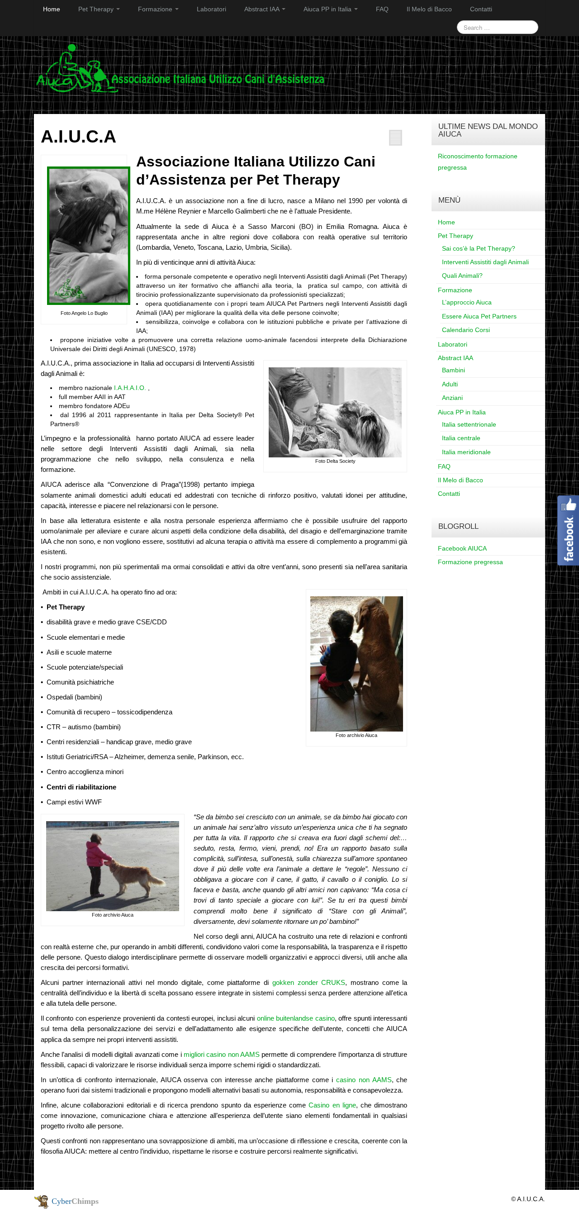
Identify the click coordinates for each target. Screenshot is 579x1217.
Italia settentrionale (469, 424)
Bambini (453, 370)
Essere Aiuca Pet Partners (479, 316)
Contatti (481, 9)
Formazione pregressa (470, 562)
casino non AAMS (363, 1080)
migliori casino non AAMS (222, 1054)
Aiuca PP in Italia (328, 9)
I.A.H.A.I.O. (130, 387)
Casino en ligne (332, 1105)
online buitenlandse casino (296, 1018)
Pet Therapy (96, 9)
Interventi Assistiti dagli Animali (485, 262)
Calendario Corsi (466, 329)
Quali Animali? (462, 275)
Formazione (156, 9)
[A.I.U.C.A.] (180, 67)
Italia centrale (461, 438)
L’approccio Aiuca (467, 302)
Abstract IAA (262, 9)
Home (51, 9)
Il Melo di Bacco (429, 9)
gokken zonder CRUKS (308, 982)
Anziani (452, 397)
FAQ (382, 9)
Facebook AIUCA (462, 548)
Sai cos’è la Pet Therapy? (478, 248)
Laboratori (211, 9)
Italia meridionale (466, 452)
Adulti (450, 384)
